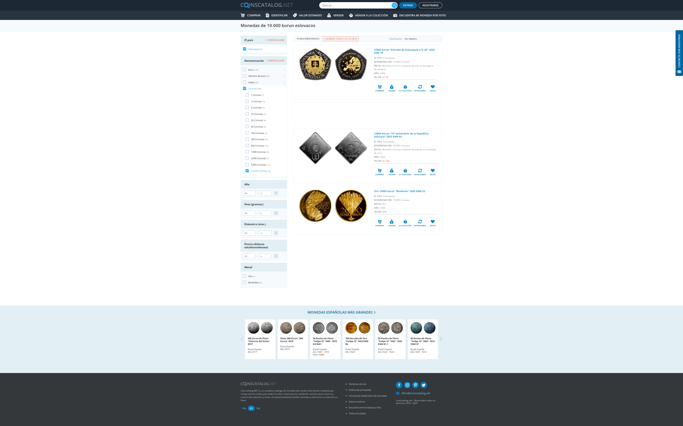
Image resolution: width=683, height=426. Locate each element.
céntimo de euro (257, 76)
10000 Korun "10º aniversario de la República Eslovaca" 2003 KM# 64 (401, 135)
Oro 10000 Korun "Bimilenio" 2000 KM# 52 (399, 191)
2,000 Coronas (258, 158)
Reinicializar (276, 40)
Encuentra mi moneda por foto (422, 15)
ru (258, 408)
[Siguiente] (438, 339)
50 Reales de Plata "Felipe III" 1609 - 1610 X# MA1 (325, 341)
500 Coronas (257, 145)
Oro (250, 276)
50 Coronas (257, 126)
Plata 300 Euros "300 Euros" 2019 (291, 340)
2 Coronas (256, 101)
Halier (251, 82)
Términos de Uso (357, 384)
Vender (338, 15)
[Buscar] (394, 5)
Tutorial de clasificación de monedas (368, 395)
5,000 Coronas (258, 164)
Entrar (408, 5)
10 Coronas (257, 114)
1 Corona (256, 95)
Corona (252, 88)
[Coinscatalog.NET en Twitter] (423, 385)
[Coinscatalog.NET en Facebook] (399, 385)
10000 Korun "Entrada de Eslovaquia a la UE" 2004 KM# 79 (404, 51)
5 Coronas (256, 107)
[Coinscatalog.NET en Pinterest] (415, 385)
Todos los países (357, 413)
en (244, 408)
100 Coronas (257, 133)
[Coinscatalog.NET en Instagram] (407, 385)
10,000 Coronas (259, 171)
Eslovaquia (254, 49)
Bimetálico (253, 282)
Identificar (279, 15)
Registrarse (430, 5)
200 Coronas (257, 139)
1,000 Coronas (258, 152)
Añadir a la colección (371, 15)
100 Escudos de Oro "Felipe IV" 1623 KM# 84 (356, 341)
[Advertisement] (367, 114)
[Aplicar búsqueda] (276, 193)
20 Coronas (257, 120)
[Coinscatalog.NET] (267, 5)
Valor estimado (310, 15)
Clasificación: (396, 38)
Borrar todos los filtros (341, 38)
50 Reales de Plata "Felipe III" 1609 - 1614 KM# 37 (423, 341)
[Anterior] (245, 339)
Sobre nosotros (357, 401)
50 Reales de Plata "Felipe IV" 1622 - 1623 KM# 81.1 (390, 341)
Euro (250, 69)
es (251, 408)
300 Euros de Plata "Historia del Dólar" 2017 (259, 341)
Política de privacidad (360, 389)
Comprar (254, 15)
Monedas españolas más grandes (340, 312)
